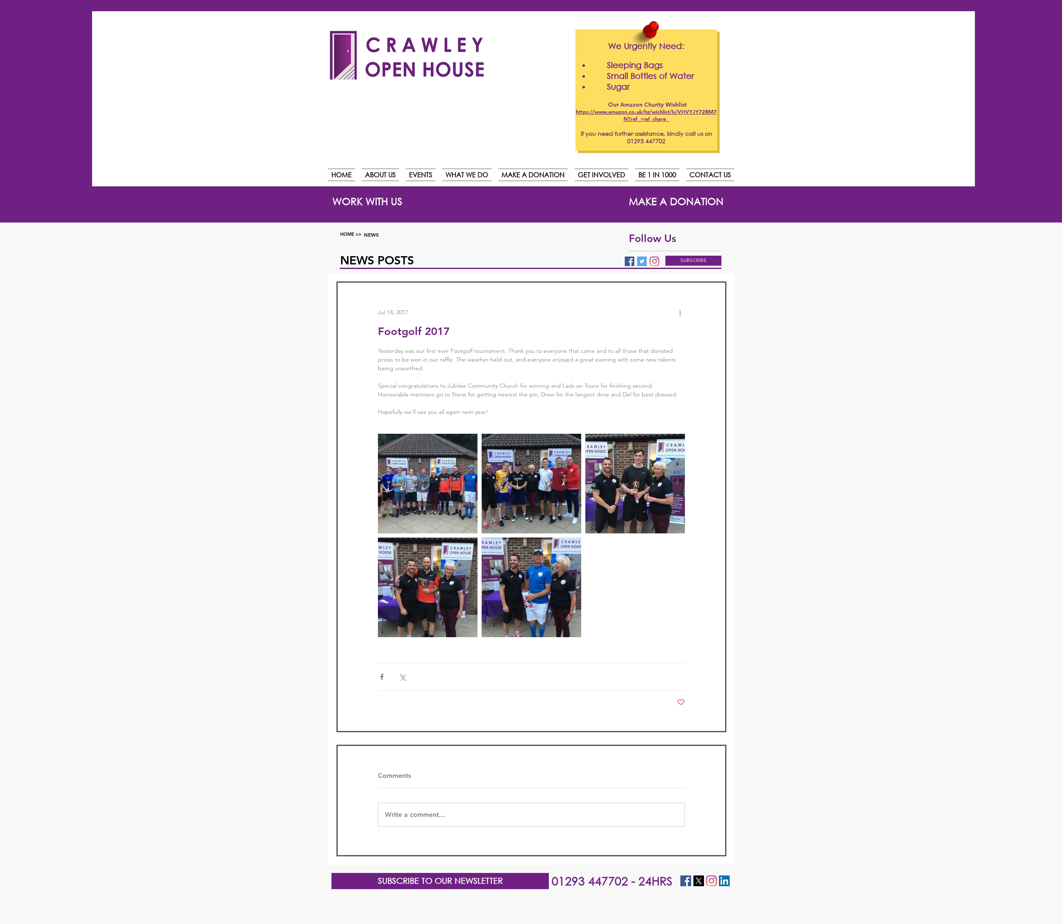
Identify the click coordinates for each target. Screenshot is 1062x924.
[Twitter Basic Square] (642, 261)
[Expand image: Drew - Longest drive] (427, 587)
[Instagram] (654, 261)
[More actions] (680, 313)
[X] (698, 880)
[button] (693, 261)
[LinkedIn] (724, 880)
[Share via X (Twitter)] (402, 677)
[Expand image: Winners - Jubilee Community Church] (427, 483)
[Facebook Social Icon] (685, 880)
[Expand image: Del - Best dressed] (531, 587)
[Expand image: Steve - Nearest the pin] (635, 483)
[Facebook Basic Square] (629, 261)
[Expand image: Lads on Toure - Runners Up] (531, 483)
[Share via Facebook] (382, 677)
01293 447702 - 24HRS (612, 880)
